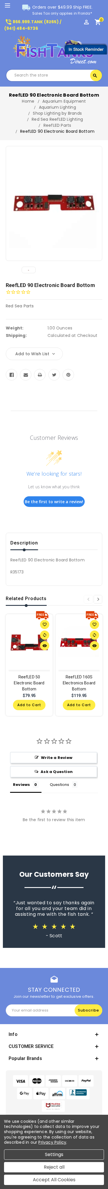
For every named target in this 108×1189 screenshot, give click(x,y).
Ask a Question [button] (57, 771)
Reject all (54, 1167)
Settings (54, 1154)
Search (95, 75)
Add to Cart (29, 704)
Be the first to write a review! (54, 501)
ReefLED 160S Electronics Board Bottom (79, 683)
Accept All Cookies (54, 1179)
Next (98, 599)
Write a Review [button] (56, 757)
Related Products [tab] (26, 598)
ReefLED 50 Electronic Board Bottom (29, 683)
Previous (88, 599)
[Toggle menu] (10, 5)
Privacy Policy (52, 1142)
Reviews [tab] (21, 784)
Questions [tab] (59, 784)
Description (24, 543)
